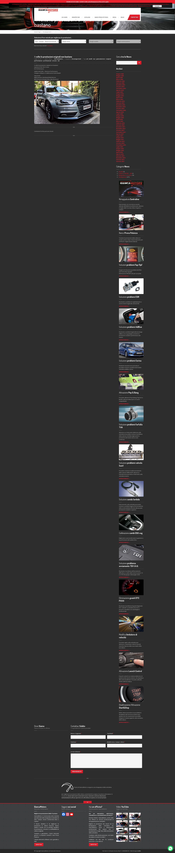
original (108, 59)
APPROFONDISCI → (124, 212)
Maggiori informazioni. (144, 6)
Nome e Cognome (76, 733)
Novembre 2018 (120, 106)
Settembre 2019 (121, 88)
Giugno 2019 (120, 94)
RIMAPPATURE (76, 17)
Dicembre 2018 (120, 105)
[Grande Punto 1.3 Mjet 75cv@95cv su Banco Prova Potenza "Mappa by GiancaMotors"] (122, 816)
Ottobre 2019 (120, 86)
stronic (54, 61)
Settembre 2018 (121, 110)
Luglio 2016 (119, 147)
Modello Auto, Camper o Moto (116, 742)
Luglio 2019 (119, 92)
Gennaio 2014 (120, 159)
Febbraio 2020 (120, 81)
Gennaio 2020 (120, 83)
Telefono (74, 742)
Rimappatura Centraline (125, 175)
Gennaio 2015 (120, 156)
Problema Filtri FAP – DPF (125, 173)
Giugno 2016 (120, 148)
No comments (58, 59)
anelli (90, 59)
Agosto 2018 (120, 112)
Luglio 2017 (119, 136)
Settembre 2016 (121, 145)
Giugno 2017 (120, 137)
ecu (94, 59)
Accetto (157, 6)
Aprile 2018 (119, 119)
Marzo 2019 (119, 99)
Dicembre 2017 (120, 127)
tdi (59, 61)
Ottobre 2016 (120, 143)
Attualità (120, 171)
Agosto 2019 (120, 90)
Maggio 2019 (120, 96)
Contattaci (134, 17)
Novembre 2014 (120, 158)
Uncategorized (47, 32)
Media (114, 17)
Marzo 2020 (119, 79)
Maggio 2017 (120, 139)
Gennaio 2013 (120, 161)
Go (139, 62)
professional (47, 61)
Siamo (64, 17)
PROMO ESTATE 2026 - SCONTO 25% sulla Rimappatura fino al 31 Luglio (87, 2)
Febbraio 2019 (120, 101)
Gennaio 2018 (120, 125)
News (122, 17)
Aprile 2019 (119, 97)
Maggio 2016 (120, 150)
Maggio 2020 (120, 75)
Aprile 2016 (119, 152)
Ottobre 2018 (120, 108)
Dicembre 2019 (120, 85)
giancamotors (100, 59)
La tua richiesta (75, 752)
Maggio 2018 (120, 117)
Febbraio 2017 (120, 141)
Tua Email (110, 733)
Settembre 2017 (121, 132)
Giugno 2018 (120, 116)
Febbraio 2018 (120, 123)
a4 (87, 59)
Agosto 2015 (120, 154)
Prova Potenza (101, 17)
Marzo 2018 (119, 121)
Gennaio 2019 (120, 103)
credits (139, 851)
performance (38, 61)
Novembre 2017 (120, 128)
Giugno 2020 (120, 74)
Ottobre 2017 (120, 130)
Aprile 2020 (119, 77)
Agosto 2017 (120, 134)
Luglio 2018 (119, 114)
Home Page (37, 32)
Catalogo (87, 17)
